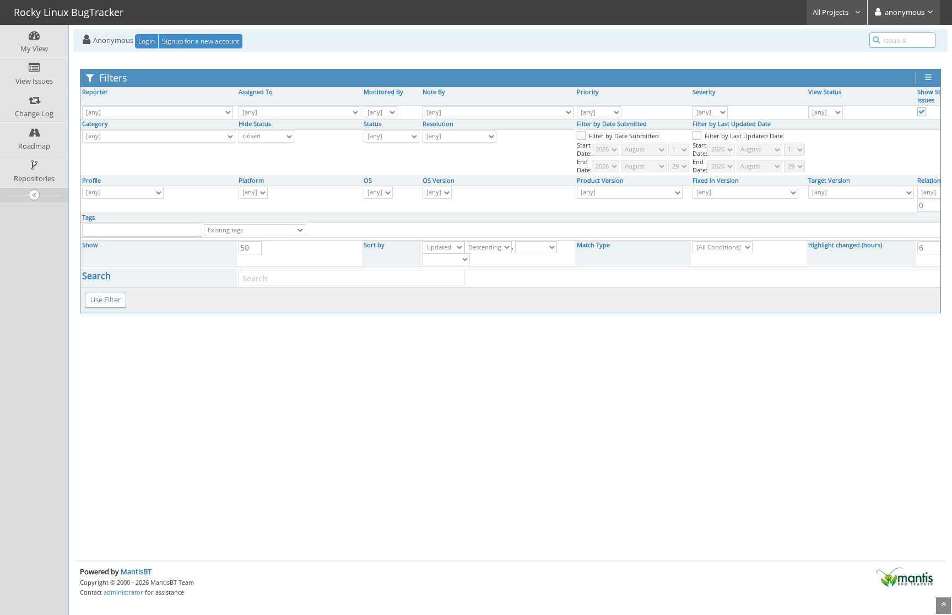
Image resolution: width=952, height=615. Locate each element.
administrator (123, 592)
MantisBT (136, 571)
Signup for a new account (200, 41)
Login (146, 41)
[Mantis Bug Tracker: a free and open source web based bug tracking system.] (905, 576)
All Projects (831, 12)
